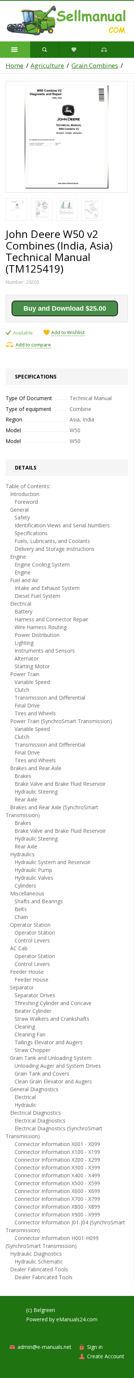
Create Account (105, 1356)
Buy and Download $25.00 (64, 308)
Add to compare (33, 345)
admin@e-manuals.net (44, 1346)
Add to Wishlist (67, 333)
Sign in (95, 1346)
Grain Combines (94, 66)
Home (14, 66)
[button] (15, 49)
